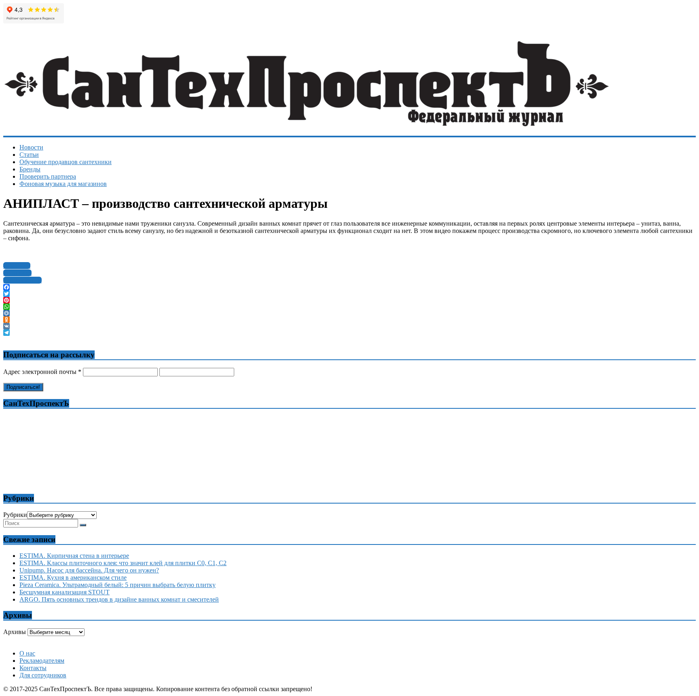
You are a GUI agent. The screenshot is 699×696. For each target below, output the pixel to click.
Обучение (16, 265)
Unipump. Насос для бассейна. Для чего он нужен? (89, 570)
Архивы (14, 631)
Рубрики (15, 514)
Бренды (29, 169)
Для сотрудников (42, 675)
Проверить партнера (47, 176)
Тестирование (22, 280)
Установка (17, 272)
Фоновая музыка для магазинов (63, 183)
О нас (27, 653)
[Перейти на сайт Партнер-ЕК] (350, 642)
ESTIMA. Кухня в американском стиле (73, 577)
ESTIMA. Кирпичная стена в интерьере (74, 555)
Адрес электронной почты (42, 371)
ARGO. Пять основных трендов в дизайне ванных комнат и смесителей (119, 599)
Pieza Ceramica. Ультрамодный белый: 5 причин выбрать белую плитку (117, 584)
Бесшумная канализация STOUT (64, 592)
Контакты (33, 667)
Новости (31, 147)
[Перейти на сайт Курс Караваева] (350, 639)
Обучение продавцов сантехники (65, 161)
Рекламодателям (41, 660)
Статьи (29, 154)
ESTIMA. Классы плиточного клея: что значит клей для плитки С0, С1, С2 (123, 562)
